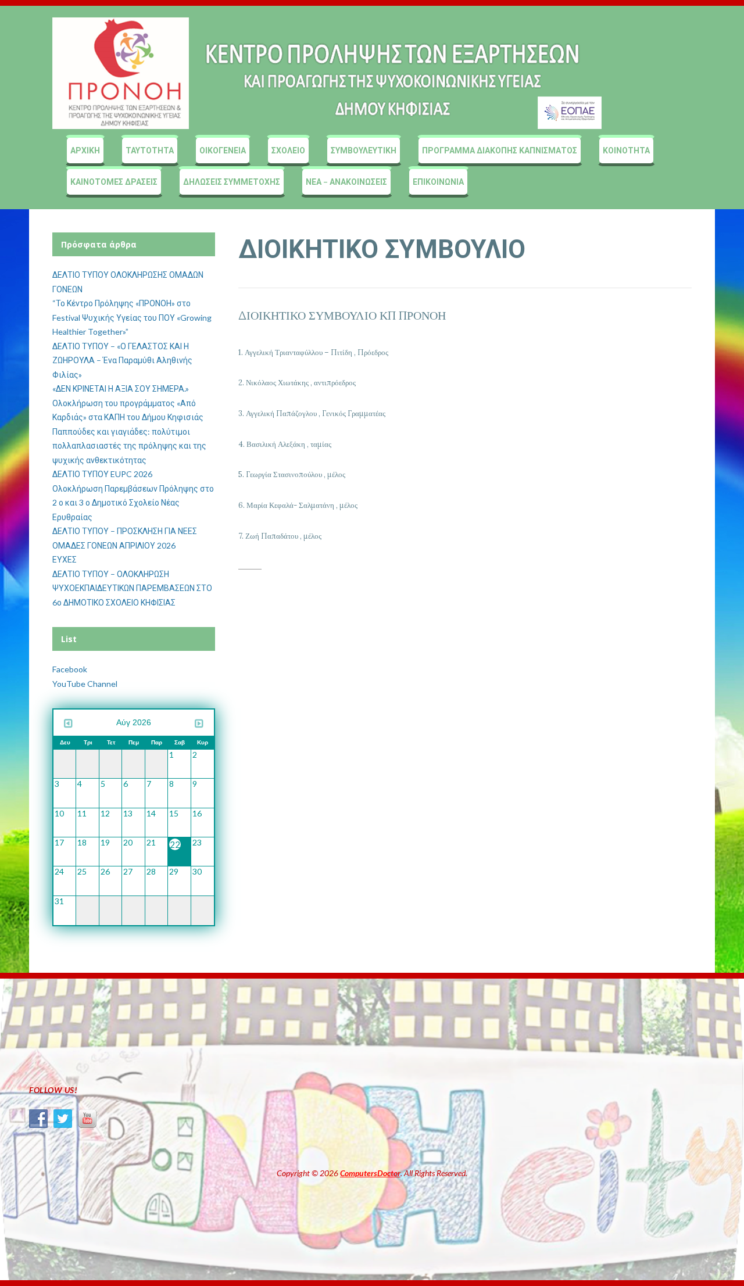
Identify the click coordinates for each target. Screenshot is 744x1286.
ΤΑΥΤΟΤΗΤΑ (150, 150)
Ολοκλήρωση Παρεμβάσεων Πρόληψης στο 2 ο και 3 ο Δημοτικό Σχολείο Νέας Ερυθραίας (133, 502)
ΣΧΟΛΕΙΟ (288, 150)
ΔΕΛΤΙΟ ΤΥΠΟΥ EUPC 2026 (102, 474)
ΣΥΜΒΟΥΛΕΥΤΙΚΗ (363, 150)
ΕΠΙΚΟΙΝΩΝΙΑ (438, 182)
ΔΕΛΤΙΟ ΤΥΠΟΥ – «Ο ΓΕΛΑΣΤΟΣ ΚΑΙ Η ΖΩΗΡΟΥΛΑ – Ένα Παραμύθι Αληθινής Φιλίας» (122, 360)
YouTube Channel (84, 684)
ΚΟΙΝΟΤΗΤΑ (626, 150)
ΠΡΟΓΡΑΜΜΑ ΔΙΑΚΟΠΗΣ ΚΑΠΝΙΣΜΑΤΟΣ (499, 150)
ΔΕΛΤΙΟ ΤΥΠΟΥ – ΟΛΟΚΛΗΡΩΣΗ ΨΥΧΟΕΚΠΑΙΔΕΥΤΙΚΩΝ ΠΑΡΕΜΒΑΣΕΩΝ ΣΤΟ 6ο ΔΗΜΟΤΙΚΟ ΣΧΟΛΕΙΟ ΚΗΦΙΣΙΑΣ (132, 588)
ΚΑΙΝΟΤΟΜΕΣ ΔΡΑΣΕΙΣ (114, 182)
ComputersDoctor (370, 1173)
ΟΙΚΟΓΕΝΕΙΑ (222, 150)
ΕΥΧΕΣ (64, 559)
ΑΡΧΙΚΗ (85, 150)
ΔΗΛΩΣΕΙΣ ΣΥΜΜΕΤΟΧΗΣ (231, 182)
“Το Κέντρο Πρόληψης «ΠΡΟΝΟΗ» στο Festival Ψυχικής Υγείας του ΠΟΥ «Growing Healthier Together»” (132, 317)
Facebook (69, 669)
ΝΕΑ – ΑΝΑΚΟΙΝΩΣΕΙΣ (346, 182)
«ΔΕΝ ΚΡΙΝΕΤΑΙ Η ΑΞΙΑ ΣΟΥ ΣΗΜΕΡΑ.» (120, 388)
